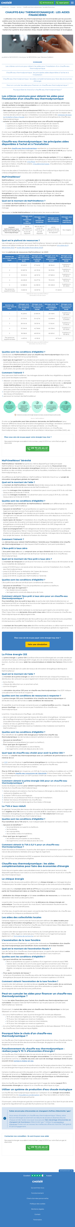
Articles (19, 7)
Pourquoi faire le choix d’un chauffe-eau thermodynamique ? (37, 90)
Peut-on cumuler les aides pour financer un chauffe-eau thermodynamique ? (37, 85)
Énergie (13, 7)
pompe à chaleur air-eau (23, 1061)
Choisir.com (5, 7)
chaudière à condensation (29, 1095)
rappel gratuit (64, 3)
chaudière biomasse (41, 164)
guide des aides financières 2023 (30, 247)
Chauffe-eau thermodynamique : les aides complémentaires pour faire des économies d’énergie (37, 80)
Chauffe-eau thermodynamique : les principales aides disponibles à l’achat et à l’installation (37, 74)
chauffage (31, 162)
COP (6, 762)
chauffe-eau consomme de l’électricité (31, 773)
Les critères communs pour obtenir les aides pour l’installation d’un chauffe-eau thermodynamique (37, 67)
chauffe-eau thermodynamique (24, 148)
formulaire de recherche (23, 936)
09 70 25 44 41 (48, 3)
